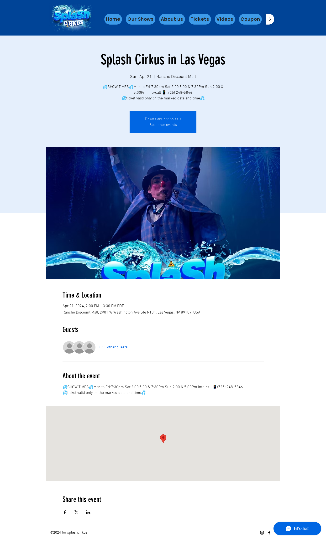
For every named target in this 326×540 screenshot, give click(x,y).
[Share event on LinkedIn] (88, 512)
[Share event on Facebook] (65, 512)
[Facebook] (269, 532)
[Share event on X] (76, 512)
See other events (163, 125)
